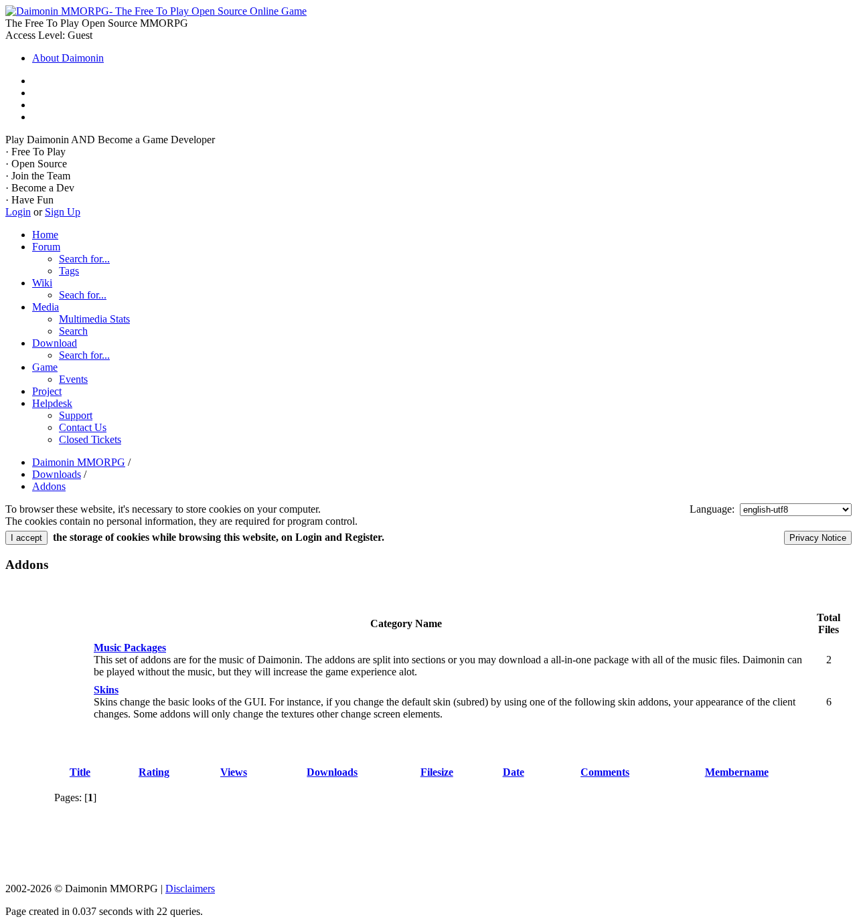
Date (513, 772)
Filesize (436, 772)
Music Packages (130, 647)
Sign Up (62, 212)
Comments (604, 772)
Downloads (332, 772)
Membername (737, 772)
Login (18, 212)
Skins (106, 689)
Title (80, 772)
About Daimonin (68, 58)
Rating (154, 772)
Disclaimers (190, 888)
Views (233, 772)
